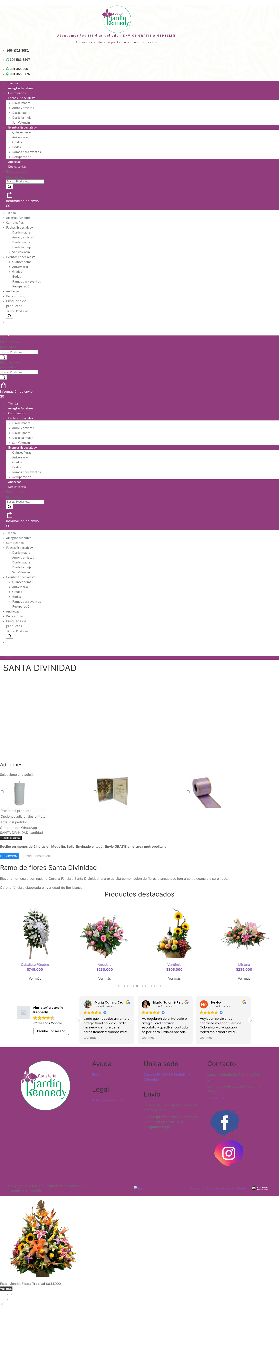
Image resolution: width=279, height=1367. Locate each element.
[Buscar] (9, 186)
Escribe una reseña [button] (51, 1031)
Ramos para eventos (26, 152)
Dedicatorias (17, 166)
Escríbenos (215, 1098)
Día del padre (21, 113)
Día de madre (21, 103)
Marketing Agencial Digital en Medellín (219, 1188)
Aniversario (20, 137)
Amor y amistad (23, 108)
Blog (95, 1074)
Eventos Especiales (21, 127)
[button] (251, 1020)
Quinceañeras (21, 132)
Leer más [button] (90, 1038)
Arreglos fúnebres (20, 88)
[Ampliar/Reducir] (1, 1294)
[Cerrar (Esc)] (14, 1294)
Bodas (16, 147)
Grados (17, 142)
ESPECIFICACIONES (39, 856)
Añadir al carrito (11, 837)
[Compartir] (10, 1294)
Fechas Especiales (20, 98)
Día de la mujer (22, 117)
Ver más (35, 978)
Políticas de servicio (107, 1100)
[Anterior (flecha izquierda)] (1, 1299)
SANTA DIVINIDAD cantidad (21, 832)
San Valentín (21, 122)
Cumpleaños (17, 93)
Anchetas (14, 162)
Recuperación (21, 157)
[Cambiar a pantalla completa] (6, 1294)
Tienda (13, 83)
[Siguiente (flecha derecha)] (6, 1299)
